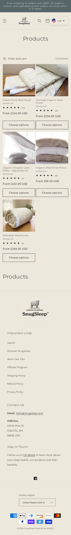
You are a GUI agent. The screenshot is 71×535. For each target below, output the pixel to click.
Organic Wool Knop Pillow (51, 167)
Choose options (19, 125)
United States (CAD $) (34, 502)
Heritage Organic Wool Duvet (49, 101)
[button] (5, 21)
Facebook (29, 455)
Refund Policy (15, 383)
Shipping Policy (16, 375)
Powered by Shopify (44, 528)
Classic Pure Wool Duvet (17, 100)
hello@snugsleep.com (29, 413)
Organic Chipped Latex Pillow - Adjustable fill (16, 169)
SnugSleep (30, 528)
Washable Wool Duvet (15, 235)
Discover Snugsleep (18, 351)
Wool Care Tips (16, 359)
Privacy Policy (15, 391)
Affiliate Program (17, 367)
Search (11, 342)
